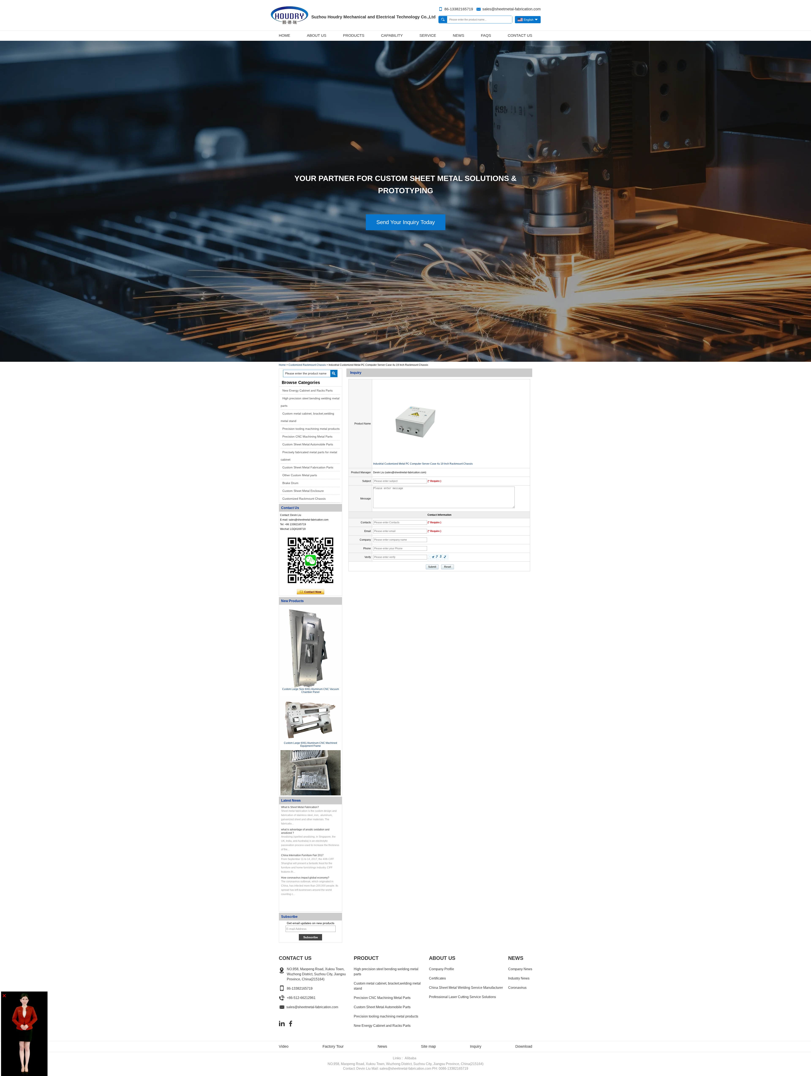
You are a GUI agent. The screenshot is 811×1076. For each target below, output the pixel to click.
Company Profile (441, 969)
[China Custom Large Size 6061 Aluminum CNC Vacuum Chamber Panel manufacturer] (310, 647)
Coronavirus (517, 987)
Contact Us (520, 35)
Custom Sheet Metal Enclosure (303, 490)
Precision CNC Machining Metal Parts (307, 436)
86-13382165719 (458, 9)
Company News (520, 969)
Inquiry (475, 1046)
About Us (316, 35)
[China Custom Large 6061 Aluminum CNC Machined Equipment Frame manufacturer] (310, 718)
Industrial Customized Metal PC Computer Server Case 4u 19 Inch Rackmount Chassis (423, 463)
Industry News (518, 978)
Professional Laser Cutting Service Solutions (462, 997)
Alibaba (410, 1058)
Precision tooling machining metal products (311, 428)
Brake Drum (290, 483)
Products (353, 35)
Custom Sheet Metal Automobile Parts (307, 444)
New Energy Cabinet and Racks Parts (307, 390)
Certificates (437, 978)
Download (523, 1046)
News (458, 35)
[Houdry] (405, 360)
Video (283, 1046)
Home (284, 35)
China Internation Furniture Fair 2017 (302, 855)
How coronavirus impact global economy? (305, 877)
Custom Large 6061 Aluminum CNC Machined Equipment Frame (310, 744)
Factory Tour (333, 1046)
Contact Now (310, 592)
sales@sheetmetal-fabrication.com (511, 9)
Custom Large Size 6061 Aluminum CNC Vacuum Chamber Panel (310, 691)
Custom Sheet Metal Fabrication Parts (307, 467)
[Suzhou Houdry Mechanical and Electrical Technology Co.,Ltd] (289, 15)
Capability (392, 35)
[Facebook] (291, 1023)
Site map (428, 1046)
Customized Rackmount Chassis (307, 364)
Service (427, 35)
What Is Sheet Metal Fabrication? (300, 807)
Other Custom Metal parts (299, 475)
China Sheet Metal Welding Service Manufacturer (466, 987)
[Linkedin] (282, 1023)
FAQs (486, 35)
